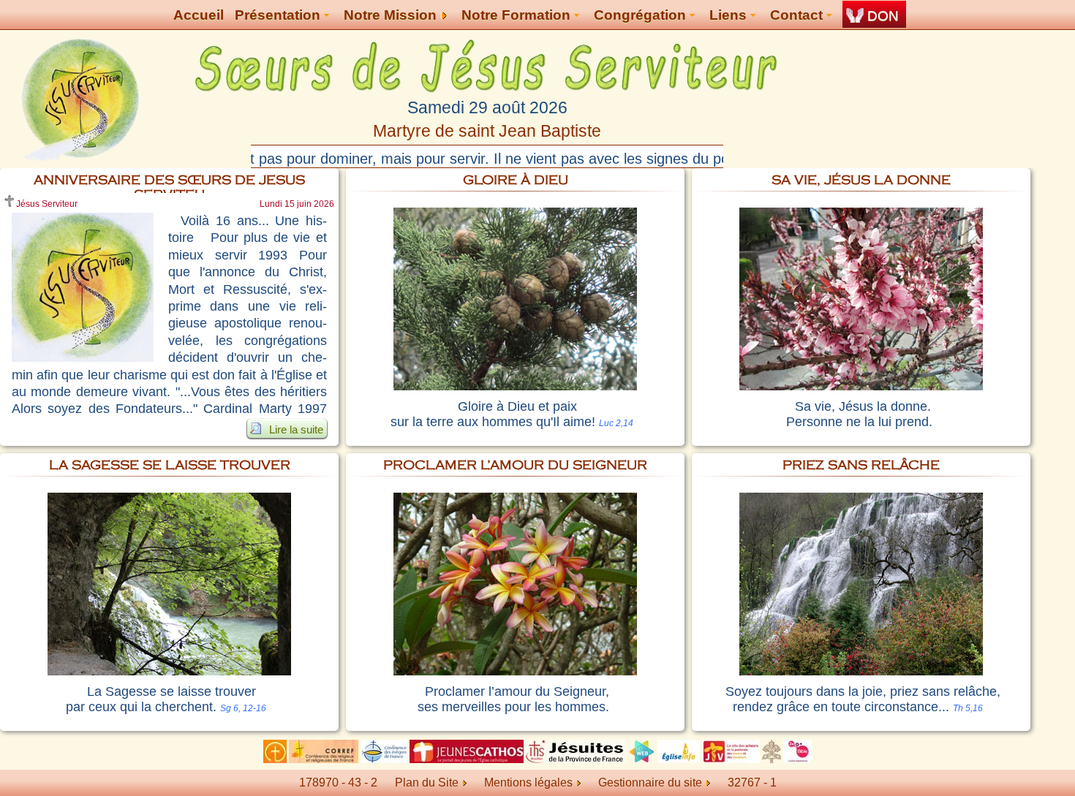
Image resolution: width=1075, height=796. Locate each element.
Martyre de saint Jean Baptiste (487, 130)
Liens (729, 15)
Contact (798, 15)
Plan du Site (427, 782)
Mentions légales (528, 782)
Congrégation (642, 15)
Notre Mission (392, 15)
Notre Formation (517, 15)
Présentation (279, 15)
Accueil (198, 15)
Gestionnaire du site (650, 782)
